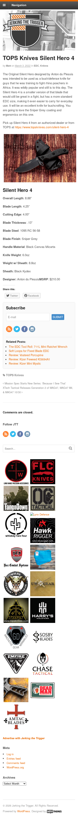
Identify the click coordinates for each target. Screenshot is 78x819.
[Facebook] (24, 329)
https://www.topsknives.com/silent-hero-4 (42, 127)
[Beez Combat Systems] (16, 567)
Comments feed (16, 763)
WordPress (23, 811)
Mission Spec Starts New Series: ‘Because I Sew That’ (35, 383)
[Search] (70, 448)
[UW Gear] (42, 594)
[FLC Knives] (42, 482)
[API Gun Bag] (42, 567)
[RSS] (9, 329)
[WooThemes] (54, 811)
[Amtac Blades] (16, 727)
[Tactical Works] (16, 482)
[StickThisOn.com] (42, 701)
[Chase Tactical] (42, 674)
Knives (44, 65)
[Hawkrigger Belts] (42, 541)
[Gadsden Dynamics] (16, 647)
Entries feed (14, 758)
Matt (8, 65)
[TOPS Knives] (16, 621)
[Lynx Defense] (39, 514)
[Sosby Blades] (42, 647)
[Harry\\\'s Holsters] (42, 621)
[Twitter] (17, 329)
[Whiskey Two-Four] (16, 535)
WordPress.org (15, 767)
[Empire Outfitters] (16, 674)
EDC (36, 65)
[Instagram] (32, 329)
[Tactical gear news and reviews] (26, 45)
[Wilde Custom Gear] (16, 594)
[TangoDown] (16, 509)
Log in (10, 754)
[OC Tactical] (42, 509)
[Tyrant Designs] (16, 701)
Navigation (19, 5)
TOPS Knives (15, 375)
